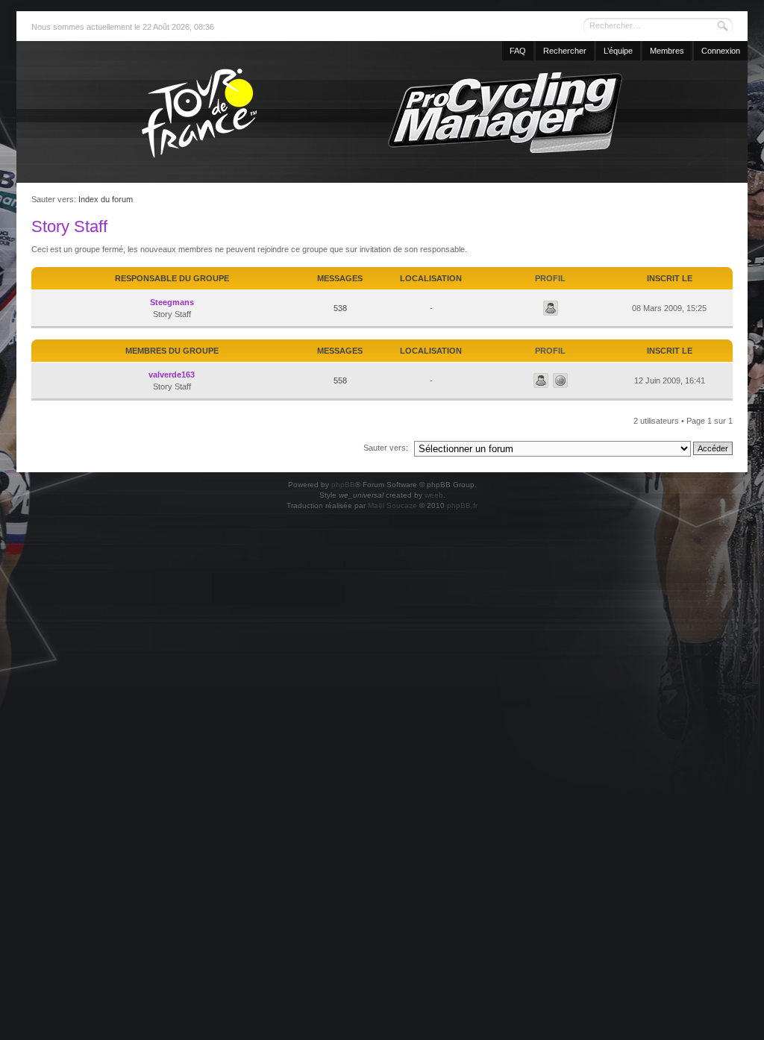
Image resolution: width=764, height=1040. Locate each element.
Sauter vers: (385, 447)
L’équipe (618, 50)
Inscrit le (669, 278)
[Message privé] (550, 308)
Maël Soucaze (392, 505)
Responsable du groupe (172, 278)
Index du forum (105, 199)
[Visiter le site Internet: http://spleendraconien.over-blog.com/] (560, 380)
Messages (340, 278)
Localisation (431, 278)
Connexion (720, 50)
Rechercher (564, 50)
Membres (667, 50)
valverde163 (171, 374)
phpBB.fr (462, 505)
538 (340, 308)
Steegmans (172, 302)
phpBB (343, 484)
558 (340, 380)
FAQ (518, 50)
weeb (434, 495)
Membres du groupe (172, 350)
